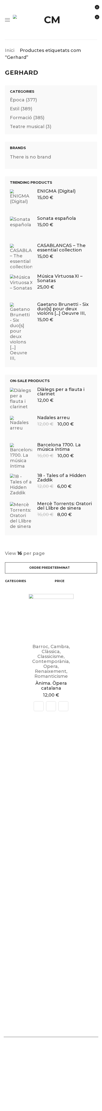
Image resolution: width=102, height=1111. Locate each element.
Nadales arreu (53, 417)
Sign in (95, 30)
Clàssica (51, 651)
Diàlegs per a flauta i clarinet (60, 391)
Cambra (60, 646)
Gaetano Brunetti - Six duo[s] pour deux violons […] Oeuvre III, (63, 309)
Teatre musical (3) (30, 126)
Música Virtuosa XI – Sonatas (59, 278)
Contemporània (50, 661)
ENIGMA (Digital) (56, 191)
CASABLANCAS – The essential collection (61, 247)
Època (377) (23, 100)
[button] (51, 706)
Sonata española (56, 218)
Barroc (40, 646)
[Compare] (38, 706)
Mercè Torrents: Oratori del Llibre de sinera (64, 505)
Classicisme (50, 656)
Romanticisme (51, 676)
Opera (50, 666)
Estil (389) (21, 109)
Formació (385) (27, 117)
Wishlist (96, 17)
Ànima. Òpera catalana (51, 685)
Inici (9, 50)
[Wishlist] (63, 706)
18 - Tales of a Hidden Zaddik (61, 477)
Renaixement (50, 671)
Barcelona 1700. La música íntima (59, 447)
